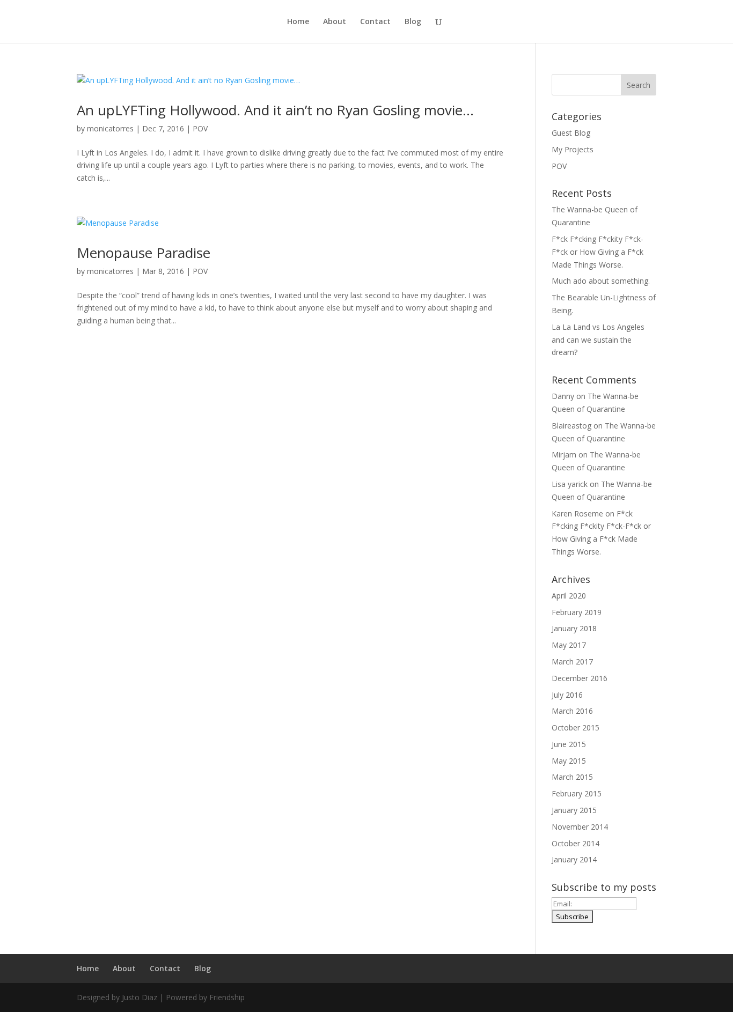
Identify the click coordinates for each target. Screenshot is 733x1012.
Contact (375, 22)
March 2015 (572, 777)
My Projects (572, 149)
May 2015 (569, 761)
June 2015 (569, 744)
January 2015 (574, 810)
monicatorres (110, 128)
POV (200, 128)
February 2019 (577, 612)
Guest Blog (571, 133)
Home (298, 22)
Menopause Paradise (143, 252)
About (334, 22)
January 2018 (574, 628)
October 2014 (575, 843)
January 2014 (574, 859)
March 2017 (572, 661)
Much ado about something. (601, 281)
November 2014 (580, 827)
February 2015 (577, 793)
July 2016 (567, 695)
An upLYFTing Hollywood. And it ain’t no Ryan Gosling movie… (275, 110)
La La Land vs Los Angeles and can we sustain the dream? (598, 340)
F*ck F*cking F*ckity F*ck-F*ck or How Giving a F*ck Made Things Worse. (597, 252)
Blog (413, 22)
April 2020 (569, 595)
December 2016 (579, 678)
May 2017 (569, 645)
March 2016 (572, 711)
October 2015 (575, 727)
